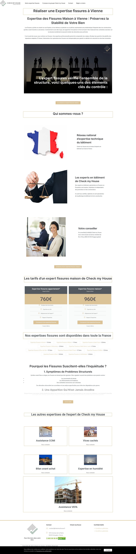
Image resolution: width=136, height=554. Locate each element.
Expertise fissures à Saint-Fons (91, 342)
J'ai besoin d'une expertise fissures (46, 322)
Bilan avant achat (45, 468)
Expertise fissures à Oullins (94, 350)
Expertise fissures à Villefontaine (78, 354)
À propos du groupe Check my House (53, 3)
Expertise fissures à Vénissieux (49, 346)
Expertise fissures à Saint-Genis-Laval (79, 346)
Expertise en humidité (90, 468)
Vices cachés (90, 440)
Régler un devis (80, 3)
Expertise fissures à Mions (64, 342)
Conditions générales (101, 528)
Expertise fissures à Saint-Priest (67, 350)
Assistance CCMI (45, 440)
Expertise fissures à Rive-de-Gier (37, 350)
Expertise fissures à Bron (50, 354)
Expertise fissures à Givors (37, 342)
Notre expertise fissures (32, 3)
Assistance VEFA (68, 506)
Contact (70, 3)
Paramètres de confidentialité (43, 551)
